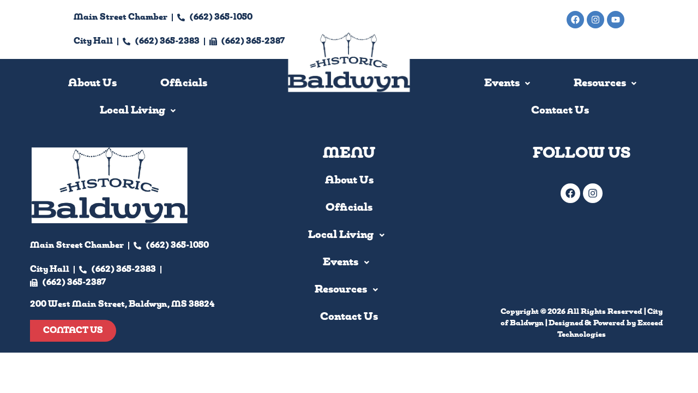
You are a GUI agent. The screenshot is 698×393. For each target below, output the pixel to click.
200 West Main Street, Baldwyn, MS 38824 (532, 43)
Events (502, 83)
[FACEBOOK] (570, 193)
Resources (600, 83)
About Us (92, 83)
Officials (183, 83)
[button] (137, 110)
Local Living (341, 235)
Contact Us (560, 110)
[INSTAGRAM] (593, 193)
